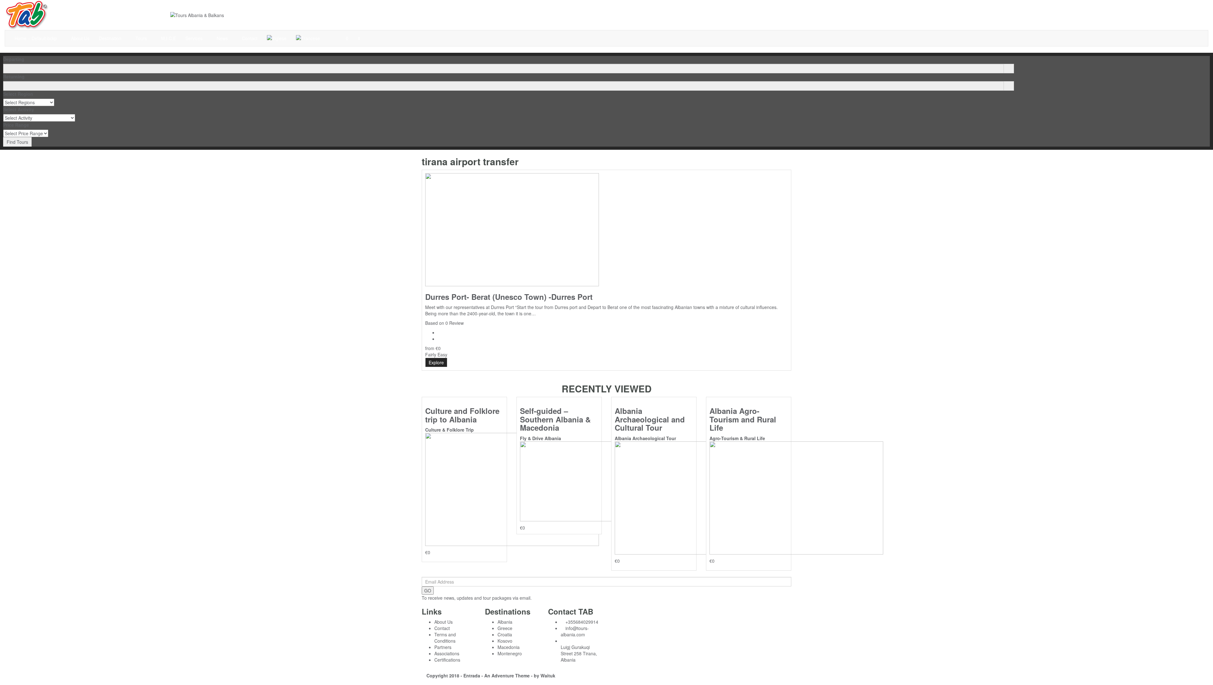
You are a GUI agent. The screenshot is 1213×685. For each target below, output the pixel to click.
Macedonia (509, 647)
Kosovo (505, 641)
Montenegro (510, 653)
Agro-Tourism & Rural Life (737, 438)
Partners (442, 647)
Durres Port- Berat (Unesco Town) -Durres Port (509, 296)
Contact (249, 38)
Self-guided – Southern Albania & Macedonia (555, 419)
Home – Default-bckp (36, 38)
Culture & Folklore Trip (449, 430)
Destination (111, 38)
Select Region (18, 94)
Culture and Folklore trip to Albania (462, 414)
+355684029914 (581, 622)
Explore (436, 362)
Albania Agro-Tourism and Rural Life (742, 419)
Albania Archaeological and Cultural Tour (650, 419)
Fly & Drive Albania (540, 438)
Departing (13, 59)
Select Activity (18, 109)
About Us (80, 38)
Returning (14, 76)
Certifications (447, 660)
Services (194, 38)
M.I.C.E (168, 38)
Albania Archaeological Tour (645, 438)
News (223, 38)
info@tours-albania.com (575, 631)
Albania (505, 622)
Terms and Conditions (445, 637)
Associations (446, 653)
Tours (142, 38)
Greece (505, 628)
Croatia (505, 634)
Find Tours (17, 142)
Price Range (16, 125)
